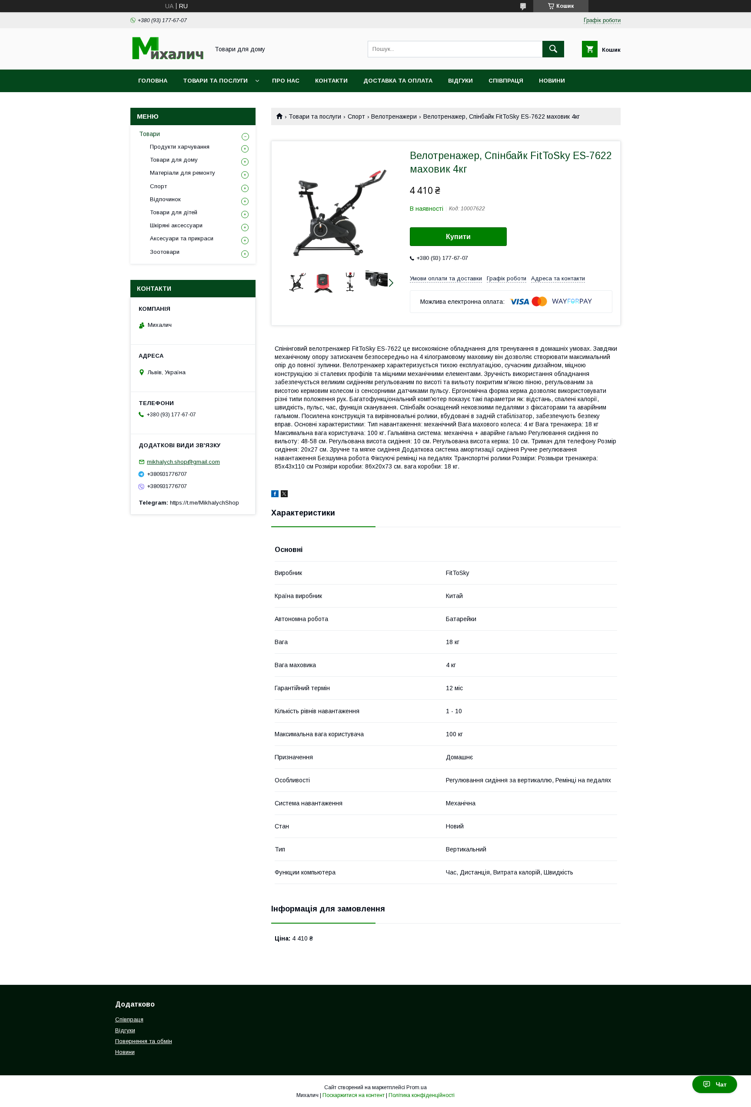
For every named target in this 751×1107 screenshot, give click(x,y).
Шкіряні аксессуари (176, 225)
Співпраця (505, 80)
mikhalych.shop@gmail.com (183, 462)
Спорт (356, 116)
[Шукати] (553, 49)
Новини (552, 80)
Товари (149, 133)
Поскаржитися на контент (353, 1095)
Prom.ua (416, 1087)
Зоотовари (164, 252)
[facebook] (275, 495)
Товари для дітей (173, 212)
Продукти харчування (179, 146)
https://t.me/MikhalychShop (204, 502)
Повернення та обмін (143, 1041)
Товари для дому (174, 159)
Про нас (285, 80)
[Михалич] (167, 58)
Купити (458, 236)
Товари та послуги (215, 80)
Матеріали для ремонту (182, 173)
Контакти (331, 80)
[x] (284, 495)
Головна (152, 80)
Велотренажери (394, 116)
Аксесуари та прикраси (181, 238)
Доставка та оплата (397, 80)
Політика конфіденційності (422, 1095)
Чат (721, 1084)
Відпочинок (165, 199)
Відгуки (460, 80)
